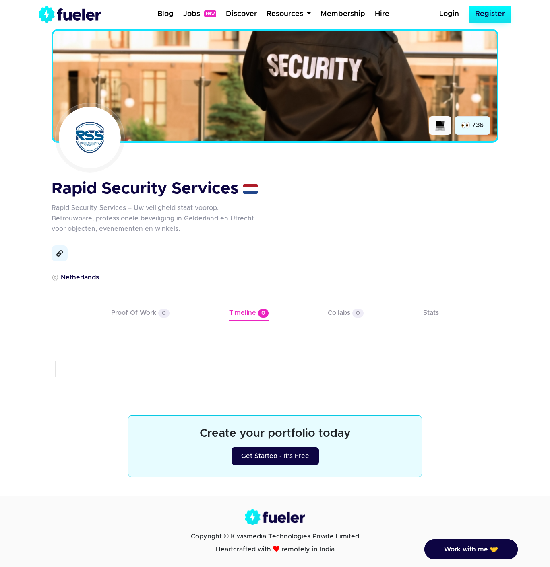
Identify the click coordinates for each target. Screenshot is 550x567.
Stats (431, 313)
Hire (382, 14)
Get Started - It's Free (275, 456)
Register (490, 14)
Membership (342, 14)
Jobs (199, 14)
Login (449, 14)
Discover (241, 14)
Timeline (247, 313)
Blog (165, 14)
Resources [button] (286, 14)
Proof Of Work (138, 313)
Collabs (344, 313)
